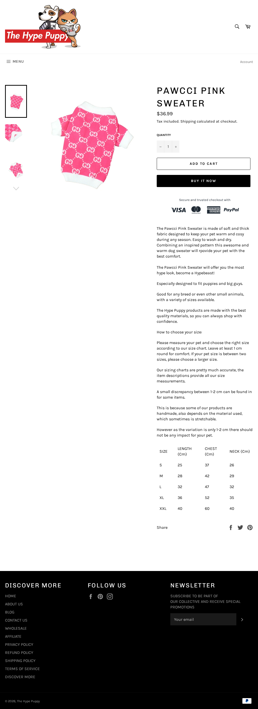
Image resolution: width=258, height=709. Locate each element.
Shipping (188, 121)
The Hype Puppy (28, 701)
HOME (10, 595)
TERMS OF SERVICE (22, 668)
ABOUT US (14, 604)
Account (246, 62)
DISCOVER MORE (20, 676)
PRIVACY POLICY (19, 644)
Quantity (164, 135)
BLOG (9, 612)
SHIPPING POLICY (20, 660)
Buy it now (203, 181)
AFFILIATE (13, 636)
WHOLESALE (16, 628)
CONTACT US (16, 620)
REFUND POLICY (19, 652)
